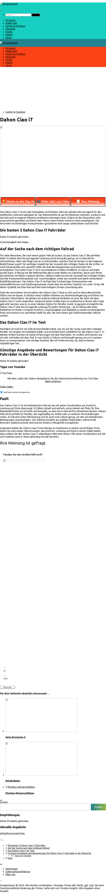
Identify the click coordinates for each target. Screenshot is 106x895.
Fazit (10, 858)
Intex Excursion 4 (15, 737)
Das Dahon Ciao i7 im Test (21, 850)
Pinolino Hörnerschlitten (20, 793)
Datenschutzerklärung (18, 871)
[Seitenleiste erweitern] (1, 800)
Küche (9, 31)
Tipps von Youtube (22, 855)
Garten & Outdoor (16, 26)
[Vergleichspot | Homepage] (9, 3)
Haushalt (10, 28)
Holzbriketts (13, 780)
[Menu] (1, 10)
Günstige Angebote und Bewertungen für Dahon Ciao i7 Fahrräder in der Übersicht (49, 853)
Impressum (12, 868)
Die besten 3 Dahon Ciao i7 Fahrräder (26, 845)
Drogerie (10, 20)
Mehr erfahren (53, 381)
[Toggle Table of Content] (2, 840)
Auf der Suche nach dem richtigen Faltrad (29, 848)
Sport (9, 37)
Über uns (10, 874)
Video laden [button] (6, 386)
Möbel (9, 34)
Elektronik (11, 23)
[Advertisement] (53, 89)
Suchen (4, 802)
